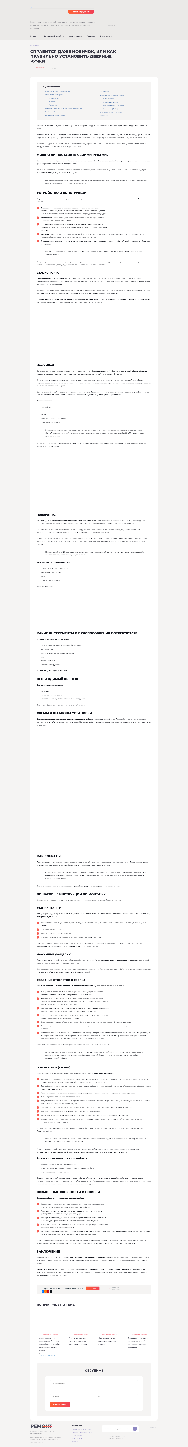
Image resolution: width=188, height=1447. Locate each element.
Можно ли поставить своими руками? (58, 91)
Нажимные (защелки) (110, 102)
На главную (34, 46)
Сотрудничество (77, 1435)
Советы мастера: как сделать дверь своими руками (107, 1341)
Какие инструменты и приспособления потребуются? (63, 108)
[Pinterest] (48, 1291)
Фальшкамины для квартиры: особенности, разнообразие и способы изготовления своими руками (49, 1344)
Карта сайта (75, 1441)
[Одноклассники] (45, 1291)
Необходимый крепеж (53, 112)
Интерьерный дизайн (52, 36)
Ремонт (33, 36)
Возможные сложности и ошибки (111, 112)
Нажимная (52, 101)
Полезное (91, 36)
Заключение (104, 116)
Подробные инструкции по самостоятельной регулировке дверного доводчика (138, 1342)
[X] (51, 1291)
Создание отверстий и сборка (113, 105)
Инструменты (106, 36)
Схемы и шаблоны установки (55, 115)
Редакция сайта (77, 1438)
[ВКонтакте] (43, 1291)
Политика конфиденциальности (82, 1429)
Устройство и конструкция (54, 95)
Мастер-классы (75, 36)
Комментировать (60, 1404)
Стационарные (108, 99)
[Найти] (135, 1429)
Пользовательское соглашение (82, 1432)
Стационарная (54, 98)
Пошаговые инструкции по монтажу (112, 95)
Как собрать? (104, 92)
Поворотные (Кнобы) (110, 109)
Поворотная (53, 105)
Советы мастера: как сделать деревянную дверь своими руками (78, 1341)
